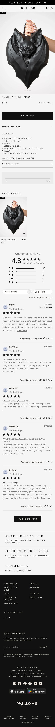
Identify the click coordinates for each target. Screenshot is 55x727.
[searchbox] (15, 292)
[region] (27, 268)
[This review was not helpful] (49, 338)
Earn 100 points (46, 103)
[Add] (24, 234)
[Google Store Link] (36, 691)
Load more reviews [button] (27, 519)
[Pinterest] (25, 683)
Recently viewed (12, 193)
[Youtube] (35, 683)
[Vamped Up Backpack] (13, 217)
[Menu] (3, 8)
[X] (40, 683)
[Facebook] (30, 683)
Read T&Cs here (27, 656)
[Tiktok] (19, 683)
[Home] (27, 8)
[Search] (47, 8)
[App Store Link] (17, 691)
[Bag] (51, 8)
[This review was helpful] (44, 338)
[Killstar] (27, 704)
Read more (22, 330)
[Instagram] (14, 683)
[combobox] (40, 297)
